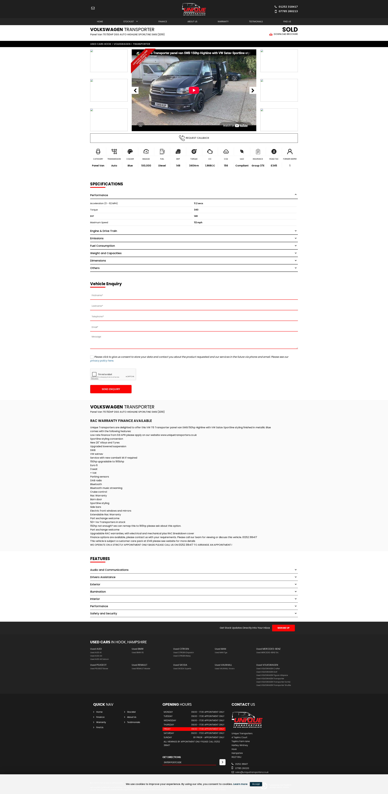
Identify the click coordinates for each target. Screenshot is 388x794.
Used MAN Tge (221, 652)
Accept (256, 784)
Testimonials (256, 22)
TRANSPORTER (141, 44)
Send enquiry (111, 389)
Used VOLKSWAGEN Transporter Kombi (273, 682)
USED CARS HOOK (100, 44)
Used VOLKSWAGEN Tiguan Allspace (272, 675)
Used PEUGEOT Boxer (99, 669)
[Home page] (194, 9)
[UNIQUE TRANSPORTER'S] (247, 727)
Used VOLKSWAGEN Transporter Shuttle (273, 685)
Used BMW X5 (138, 652)
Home (100, 22)
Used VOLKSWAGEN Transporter (270, 679)
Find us (287, 22)
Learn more (240, 784)
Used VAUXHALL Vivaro (225, 669)
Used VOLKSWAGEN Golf (266, 672)
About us (192, 22)
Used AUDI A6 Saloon (99, 659)
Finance (162, 22)
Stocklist (128, 22)
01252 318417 (288, 6)
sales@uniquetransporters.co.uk (252, 772)
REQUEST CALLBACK (197, 138)
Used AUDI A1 (95, 652)
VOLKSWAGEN (122, 44)
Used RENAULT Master (141, 669)
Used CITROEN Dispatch (183, 652)
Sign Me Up (283, 628)
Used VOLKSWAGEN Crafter (268, 669)
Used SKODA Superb (182, 669)
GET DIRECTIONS (171, 757)
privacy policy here (101, 360)
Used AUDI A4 (96, 656)
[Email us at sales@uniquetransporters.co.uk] (92, 8)
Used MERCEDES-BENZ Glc (267, 652)
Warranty (223, 22)
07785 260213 (288, 11)
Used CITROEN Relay (182, 656)
